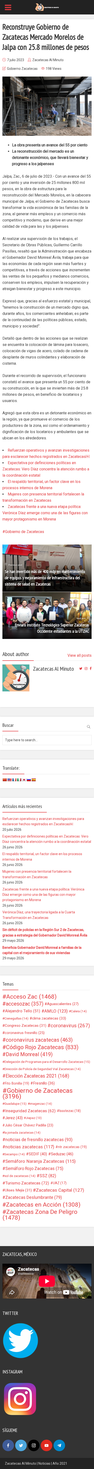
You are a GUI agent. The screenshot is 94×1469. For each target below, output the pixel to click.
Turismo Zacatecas (27, 1183)
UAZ (60, 1183)
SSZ (48, 1175)
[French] (14, 780)
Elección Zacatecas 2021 (37, 1076)
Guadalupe (15, 1103)
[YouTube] (46, 1445)
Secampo (14, 1154)
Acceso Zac (31, 997)
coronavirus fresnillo (25, 1033)
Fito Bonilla (17, 1083)
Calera (79, 1011)
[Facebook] (8, 1445)
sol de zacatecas (19, 1176)
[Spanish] (33, 780)
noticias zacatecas (29, 1147)
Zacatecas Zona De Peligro (39, 1215)
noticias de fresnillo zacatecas (39, 1139)
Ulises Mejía (18, 1190)
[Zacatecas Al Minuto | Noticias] (47, 6)
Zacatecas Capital (60, 1190)
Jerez (14, 1118)
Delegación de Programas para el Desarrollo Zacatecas (47, 1062)
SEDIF (38, 1154)
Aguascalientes (63, 1004)
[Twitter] (21, 1445)
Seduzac (62, 1154)
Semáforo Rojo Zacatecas (34, 1168)
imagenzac (41, 1103)
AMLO (56, 1011)
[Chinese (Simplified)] (4, 780)
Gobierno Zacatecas (22, 69)
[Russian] (29, 780)
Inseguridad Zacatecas (30, 1110)
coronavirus (70, 1025)
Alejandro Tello (22, 1011)
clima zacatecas (49, 1018)
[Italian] (19, 780)
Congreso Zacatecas (25, 1025)
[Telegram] (59, 1445)
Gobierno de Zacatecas (24, 531)
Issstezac (70, 1111)
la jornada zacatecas (22, 1132)
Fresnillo (44, 1083)
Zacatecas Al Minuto (48, 60)
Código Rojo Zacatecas (42, 1047)
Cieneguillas (16, 1018)
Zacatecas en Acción (43, 1205)
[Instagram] (34, 1445)
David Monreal (29, 1054)
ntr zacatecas (72, 1147)
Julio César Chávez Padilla (29, 1125)
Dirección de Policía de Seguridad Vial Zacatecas (42, 1069)
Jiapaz (34, 1118)
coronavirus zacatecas (39, 1040)
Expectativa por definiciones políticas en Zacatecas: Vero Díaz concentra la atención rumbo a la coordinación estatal (45, 469)
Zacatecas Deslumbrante (33, 1197)
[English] (9, 780)
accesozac (24, 1004)
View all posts (79, 655)
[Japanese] (24, 780)
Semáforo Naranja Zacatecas (40, 1161)
